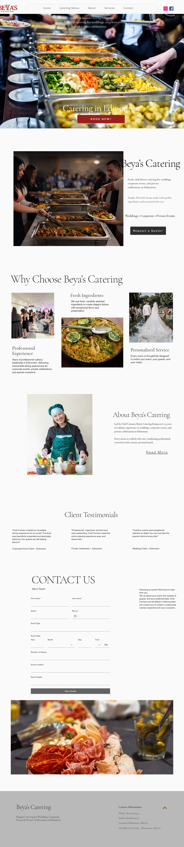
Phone (75, 611)
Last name (77, 598)
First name (36, 598)
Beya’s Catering (33, 807)
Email (34, 611)
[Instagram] (166, 8)
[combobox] (61, 645)
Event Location (37, 665)
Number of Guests (38, 652)
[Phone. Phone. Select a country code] (76, 616)
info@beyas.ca (132, 818)
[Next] (164, 807)
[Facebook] (171, 8)
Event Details (36, 677)
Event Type (35, 623)
